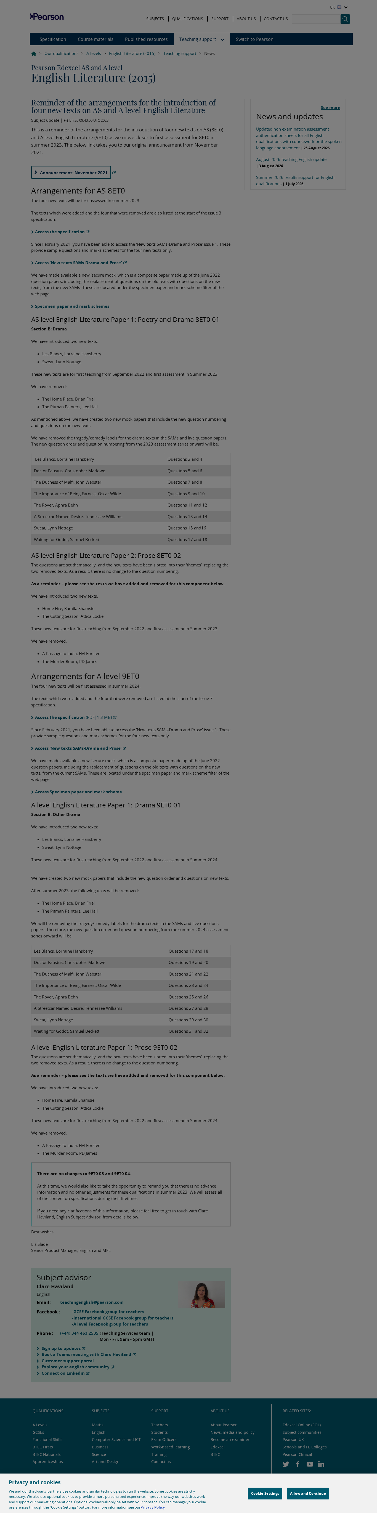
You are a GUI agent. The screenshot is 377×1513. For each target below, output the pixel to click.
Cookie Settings (265, 1493)
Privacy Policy (152, 1507)
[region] (188, 1493)
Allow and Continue (308, 1493)
